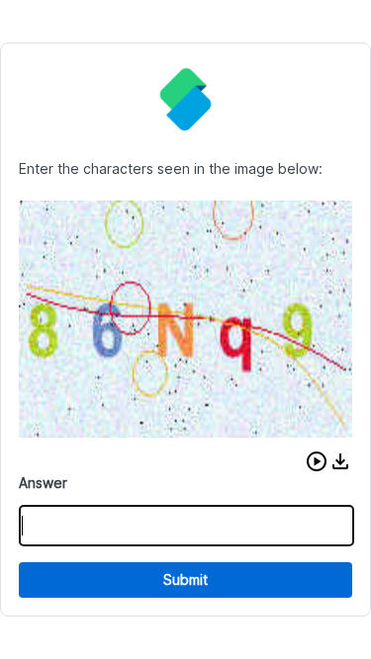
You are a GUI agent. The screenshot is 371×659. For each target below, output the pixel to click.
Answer (43, 482)
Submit (185, 579)
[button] (316, 461)
